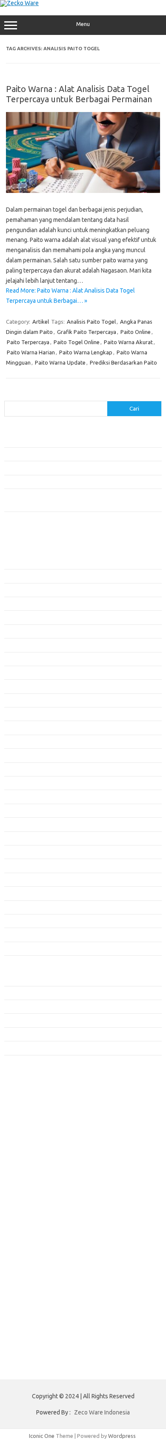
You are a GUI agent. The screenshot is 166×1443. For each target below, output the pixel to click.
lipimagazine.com (30, 1144)
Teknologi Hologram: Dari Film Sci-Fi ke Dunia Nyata (67, 440)
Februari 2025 (21, 810)
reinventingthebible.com (40, 1193)
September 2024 (24, 879)
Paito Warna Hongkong (38, 1217)
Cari (9, 396)
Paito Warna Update (60, 362)
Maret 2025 (18, 796)
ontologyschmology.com (40, 1177)
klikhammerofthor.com (37, 1120)
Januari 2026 (19, 659)
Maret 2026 (18, 631)
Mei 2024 (15, 934)
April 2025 (16, 783)
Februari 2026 (21, 645)
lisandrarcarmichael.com (39, 1153)
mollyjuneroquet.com (35, 1161)
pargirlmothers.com (34, 1185)
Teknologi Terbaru (27, 1048)
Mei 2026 (15, 604)
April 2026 (16, 617)
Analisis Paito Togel (91, 322)
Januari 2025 (19, 824)
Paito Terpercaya (28, 342)
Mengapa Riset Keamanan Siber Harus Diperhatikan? (68, 482)
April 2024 (16, 948)
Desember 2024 (23, 838)
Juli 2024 (15, 907)
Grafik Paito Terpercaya (86, 332)
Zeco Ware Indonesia (102, 1412)
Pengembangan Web (29, 1020)
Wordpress (122, 1436)
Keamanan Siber (24, 1006)
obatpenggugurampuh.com (43, 1169)
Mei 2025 (15, 769)
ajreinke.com (25, 1103)
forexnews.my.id (30, 1079)
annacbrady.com (29, 1112)
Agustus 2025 (20, 727)
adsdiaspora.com (30, 1095)
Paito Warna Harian (31, 352)
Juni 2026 (15, 590)
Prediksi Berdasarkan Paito (123, 362)
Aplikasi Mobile (22, 979)
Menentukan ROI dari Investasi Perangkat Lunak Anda (69, 454)
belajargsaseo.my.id (34, 1087)
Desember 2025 (23, 673)
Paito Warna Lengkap (85, 352)
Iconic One (41, 1436)
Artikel (40, 322)
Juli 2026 (15, 576)
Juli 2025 (15, 741)
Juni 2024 (15, 921)
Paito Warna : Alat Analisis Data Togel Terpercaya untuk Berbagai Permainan (79, 94)
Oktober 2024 (21, 865)
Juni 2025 (15, 755)
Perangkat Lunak (24, 1034)
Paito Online (135, 332)
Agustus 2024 (20, 893)
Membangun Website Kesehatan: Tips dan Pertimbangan (74, 468)
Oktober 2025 (21, 700)
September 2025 (24, 714)
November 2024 (23, 852)
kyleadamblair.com (32, 1128)
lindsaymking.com (31, 1136)
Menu (83, 24)
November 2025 (23, 686)
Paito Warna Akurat (128, 342)
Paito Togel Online (77, 342)
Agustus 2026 (20, 562)
